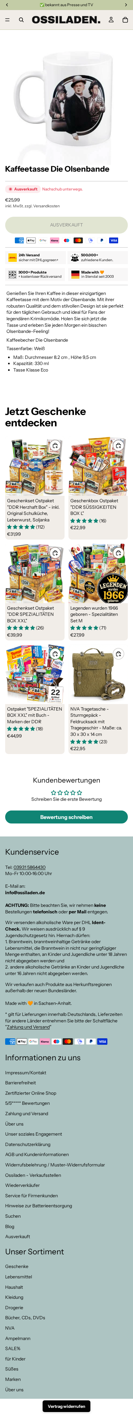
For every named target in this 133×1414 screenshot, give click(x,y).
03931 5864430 (30, 867)
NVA (10, 1328)
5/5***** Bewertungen (27, 1103)
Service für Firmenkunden (31, 1196)
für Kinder (15, 1359)
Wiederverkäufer (22, 1185)
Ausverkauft (17, 1236)
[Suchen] (21, 20)
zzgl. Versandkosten (42, 205)
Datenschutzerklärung (27, 1144)
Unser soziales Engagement (33, 1134)
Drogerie (14, 1307)
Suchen (13, 1216)
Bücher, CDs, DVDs (25, 1318)
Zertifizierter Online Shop (30, 1093)
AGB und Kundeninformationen (37, 1154)
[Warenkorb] (125, 20)
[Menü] (7, 19)
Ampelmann (17, 1338)
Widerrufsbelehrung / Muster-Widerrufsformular (55, 1165)
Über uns (14, 1124)
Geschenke (16, 1266)
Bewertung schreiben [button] (66, 817)
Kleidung (14, 1297)
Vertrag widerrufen (66, 1406)
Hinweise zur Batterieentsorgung (38, 1206)
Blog (9, 1226)
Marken (13, 1379)
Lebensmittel (18, 1277)
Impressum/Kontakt (25, 1072)
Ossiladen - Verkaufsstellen (33, 1175)
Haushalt (14, 1287)
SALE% (12, 1348)
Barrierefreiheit (20, 1083)
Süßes (11, 1369)
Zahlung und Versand (28, 1027)
